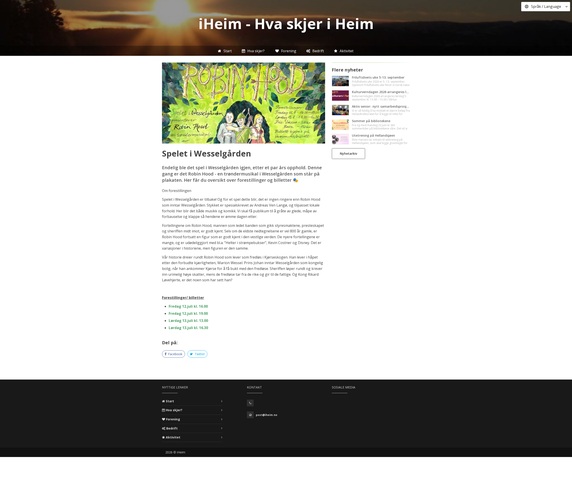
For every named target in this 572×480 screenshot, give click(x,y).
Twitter (199, 354)
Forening (173, 419)
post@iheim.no (266, 415)
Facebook (174, 354)
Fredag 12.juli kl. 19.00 (188, 313)
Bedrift (172, 428)
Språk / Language (546, 6)
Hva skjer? (174, 410)
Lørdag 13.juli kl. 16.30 (188, 327)
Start (170, 401)
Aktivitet (173, 437)
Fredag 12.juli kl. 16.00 (188, 306)
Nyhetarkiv (348, 153)
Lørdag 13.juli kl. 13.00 (188, 320)
